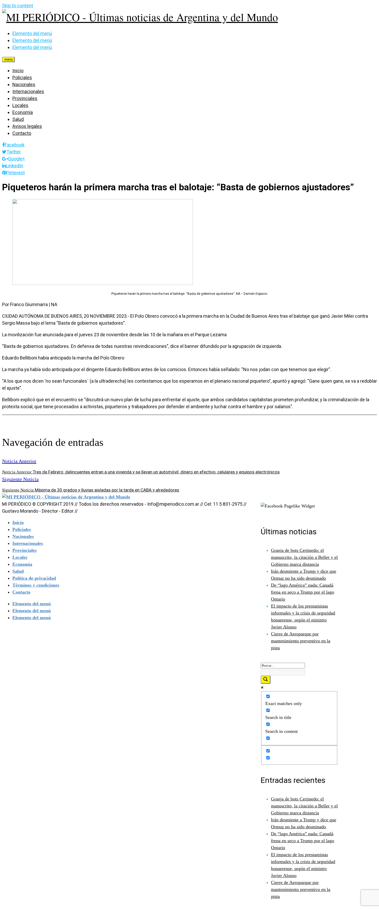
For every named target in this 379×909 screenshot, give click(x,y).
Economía (22, 112)
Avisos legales (27, 126)
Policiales (22, 77)
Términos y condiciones (35, 585)
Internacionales (28, 91)
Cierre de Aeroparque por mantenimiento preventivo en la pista (300, 640)
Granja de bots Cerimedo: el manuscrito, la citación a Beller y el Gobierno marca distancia (304, 557)
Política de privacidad (34, 578)
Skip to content (17, 5)
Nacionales (23, 84)
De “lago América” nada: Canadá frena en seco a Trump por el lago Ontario (302, 592)
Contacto (21, 133)
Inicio (17, 70)
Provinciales (24, 98)
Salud (18, 119)
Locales (20, 105)
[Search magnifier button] (265, 680)
